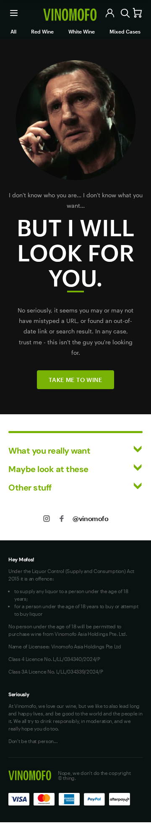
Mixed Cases (125, 31)
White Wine (81, 31)
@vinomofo (90, 518)
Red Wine (42, 31)
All (13, 31)
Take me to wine (75, 379)
